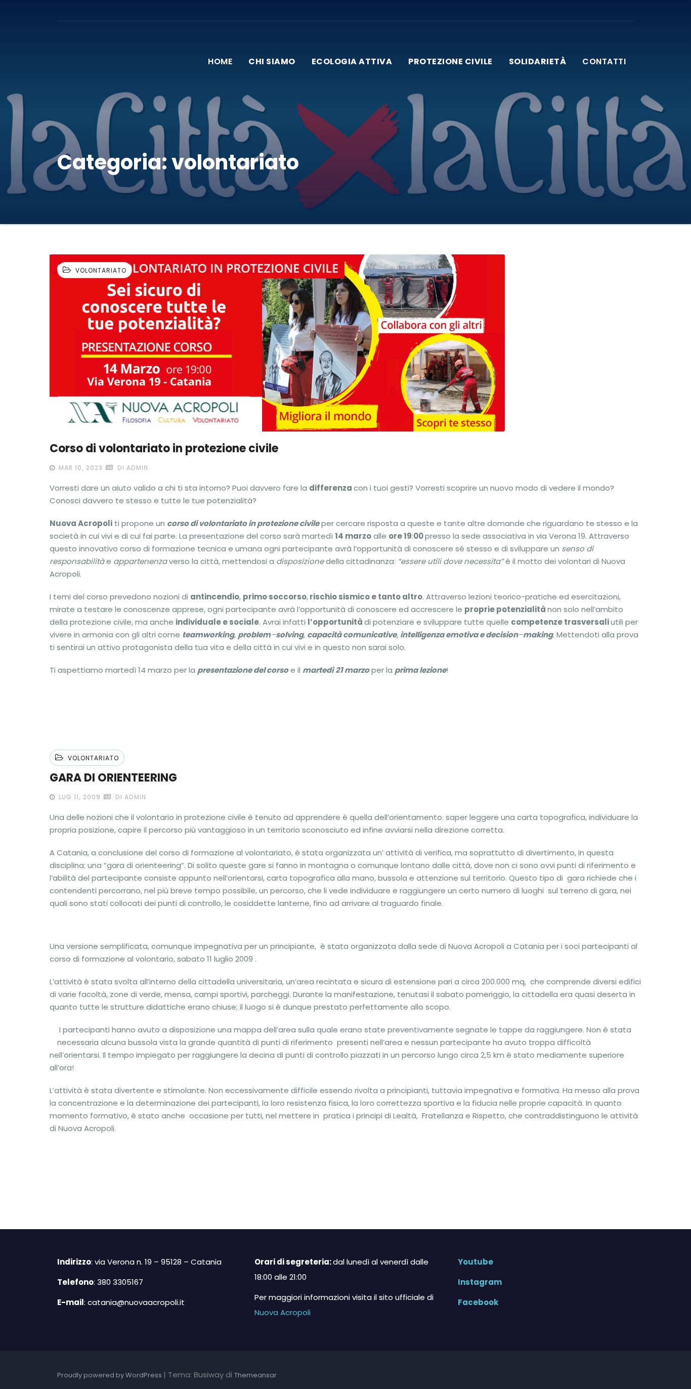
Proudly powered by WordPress (110, 1375)
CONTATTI (604, 61)
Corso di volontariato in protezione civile (164, 448)
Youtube (472, 1261)
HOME (220, 61)
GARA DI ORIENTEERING (113, 778)
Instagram (477, 1282)
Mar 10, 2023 (80, 467)
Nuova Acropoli (282, 1312)
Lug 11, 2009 (79, 797)
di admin (131, 467)
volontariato (100, 270)
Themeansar (255, 1375)
